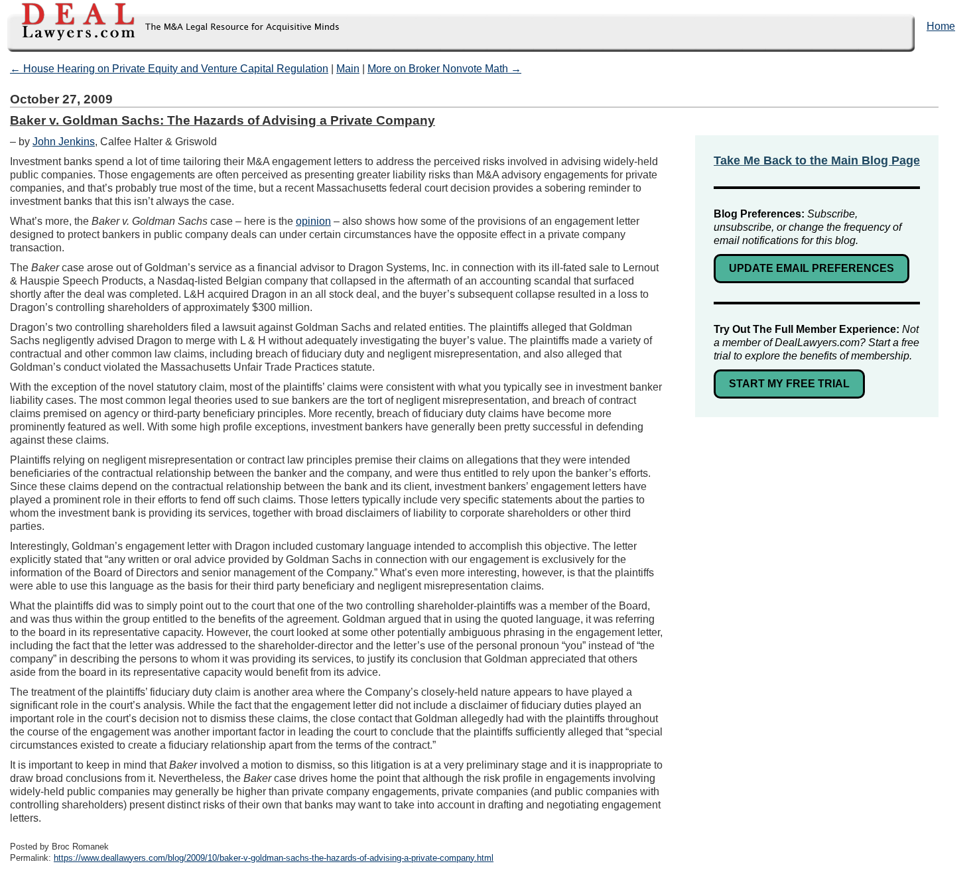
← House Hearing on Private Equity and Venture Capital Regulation (169, 68)
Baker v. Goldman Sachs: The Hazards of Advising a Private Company (222, 120)
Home (941, 26)
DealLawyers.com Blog (170, 26)
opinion (313, 221)
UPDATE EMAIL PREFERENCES (811, 268)
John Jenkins (63, 141)
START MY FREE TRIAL (789, 383)
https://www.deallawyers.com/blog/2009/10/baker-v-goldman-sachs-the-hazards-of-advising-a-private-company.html (273, 858)
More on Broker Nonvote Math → (444, 68)
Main (347, 68)
